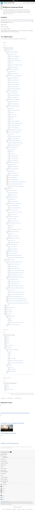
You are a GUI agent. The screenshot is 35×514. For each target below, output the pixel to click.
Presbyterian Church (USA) (12, 218)
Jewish (8, 336)
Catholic (8, 305)
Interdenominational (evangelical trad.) (14, 84)
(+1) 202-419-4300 (3, 456)
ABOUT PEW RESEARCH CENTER (5, 501)
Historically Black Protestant (11, 259)
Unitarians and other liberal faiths (13, 349)
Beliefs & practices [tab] (10, 398)
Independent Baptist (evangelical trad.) (14, 56)
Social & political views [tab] (18, 398)
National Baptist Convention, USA (13, 266)
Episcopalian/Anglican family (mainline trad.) (15, 222)
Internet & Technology (4, 477)
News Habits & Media (4, 479)
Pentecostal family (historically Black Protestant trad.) (16, 287)
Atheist (8, 384)
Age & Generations (3, 468)
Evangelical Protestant (10, 49)
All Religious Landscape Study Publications (10, 443)
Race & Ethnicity (3, 464)
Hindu (8, 343)
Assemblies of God (11, 108)
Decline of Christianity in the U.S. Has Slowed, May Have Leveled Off (15, 413)
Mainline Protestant (10, 188)
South (25, 19)
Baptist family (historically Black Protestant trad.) (16, 261)
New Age (10, 364)
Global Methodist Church (12, 71)
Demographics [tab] (3, 398)
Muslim (8, 338)
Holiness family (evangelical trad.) (13, 147)
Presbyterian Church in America (12, 101)
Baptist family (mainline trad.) (13, 190)
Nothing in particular (10, 389)
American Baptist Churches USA (13, 192)
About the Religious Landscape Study (8, 433)
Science (2, 475)
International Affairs (4, 461)
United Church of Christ (11, 240)
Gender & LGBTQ (3, 470)
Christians (4, 42)
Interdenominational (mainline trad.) (13, 205)
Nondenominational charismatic (13, 82)
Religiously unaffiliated (7, 377)
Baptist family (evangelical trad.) (13, 51)
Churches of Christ (11, 134)
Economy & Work (3, 473)
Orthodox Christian (9, 309)
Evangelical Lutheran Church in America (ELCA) (15, 212)
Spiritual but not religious (12, 358)
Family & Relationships (4, 471)
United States (5, 21)
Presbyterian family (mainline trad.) (14, 216)
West (28, 19)
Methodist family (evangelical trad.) (14, 69)
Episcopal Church (10, 225)
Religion (2, 466)
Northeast (22, 19)
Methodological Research (4, 481)
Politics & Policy (3, 459)
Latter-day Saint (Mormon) (10, 307)
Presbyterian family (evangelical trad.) (14, 99)
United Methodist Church (12, 199)
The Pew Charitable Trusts (4, 504)
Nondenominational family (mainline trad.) (15, 203)
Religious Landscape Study (9, 2)
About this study (10, 13)
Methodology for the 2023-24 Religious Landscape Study (12, 423)
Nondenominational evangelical (12, 77)
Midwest (18, 19)
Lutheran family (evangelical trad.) (13, 90)
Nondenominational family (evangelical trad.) (15, 75)
